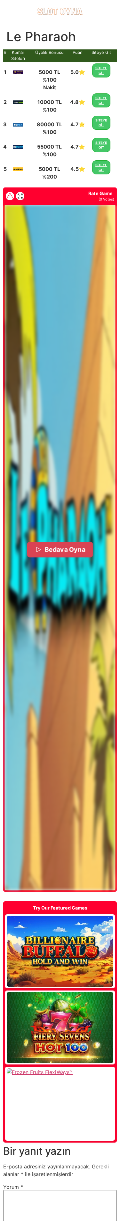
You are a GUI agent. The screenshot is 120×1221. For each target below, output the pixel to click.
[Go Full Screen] (20, 196)
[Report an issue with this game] (10, 196)
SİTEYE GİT (101, 70)
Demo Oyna (60, 951)
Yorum (13, 1186)
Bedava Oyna (65, 549)
